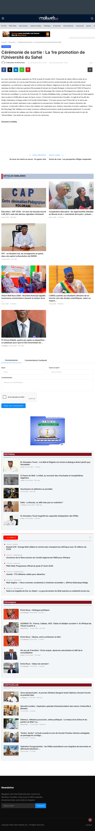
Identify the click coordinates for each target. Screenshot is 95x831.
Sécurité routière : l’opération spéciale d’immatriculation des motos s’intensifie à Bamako (55, 707)
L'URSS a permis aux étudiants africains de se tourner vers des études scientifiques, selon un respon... (70, 298)
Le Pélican (23, 505)
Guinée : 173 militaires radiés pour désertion (25, 574)
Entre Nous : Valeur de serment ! (34, 664)
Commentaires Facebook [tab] (36, 360)
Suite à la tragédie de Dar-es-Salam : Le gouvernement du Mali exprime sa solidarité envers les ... (48, 592)
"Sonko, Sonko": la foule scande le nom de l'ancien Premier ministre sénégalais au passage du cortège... (55, 734)
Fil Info (3, 26)
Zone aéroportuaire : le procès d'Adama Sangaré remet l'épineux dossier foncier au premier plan (55, 694)
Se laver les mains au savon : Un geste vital (28, 159)
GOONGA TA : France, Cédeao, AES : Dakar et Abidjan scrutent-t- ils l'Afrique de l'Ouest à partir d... (55, 624)
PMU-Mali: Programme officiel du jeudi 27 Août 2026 (29, 566)
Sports (88, 26)
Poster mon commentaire (13, 406)
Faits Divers (23, 26)
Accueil (3, 42)
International (68, 26)
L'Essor (22, 467)
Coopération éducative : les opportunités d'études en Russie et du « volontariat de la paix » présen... (71, 212)
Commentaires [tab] (11, 360)
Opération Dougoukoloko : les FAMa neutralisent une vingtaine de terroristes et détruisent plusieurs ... (55, 747)
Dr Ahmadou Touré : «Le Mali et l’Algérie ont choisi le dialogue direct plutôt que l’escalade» (55, 463)
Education (12, 42)
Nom (3, 368)
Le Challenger (24, 612)
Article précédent (39, 155)
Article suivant (55, 155)
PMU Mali (12, 26)
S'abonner (41, 806)
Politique (47, 26)
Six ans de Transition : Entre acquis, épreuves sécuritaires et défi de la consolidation (51, 651)
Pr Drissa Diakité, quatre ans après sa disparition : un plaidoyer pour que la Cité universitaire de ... (23, 341)
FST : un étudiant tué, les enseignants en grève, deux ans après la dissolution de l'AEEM (22, 254)
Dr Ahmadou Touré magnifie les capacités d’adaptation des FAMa (49, 516)
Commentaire (6, 377)
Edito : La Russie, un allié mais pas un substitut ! (41, 502)
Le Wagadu (4, 346)
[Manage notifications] (90, 820)
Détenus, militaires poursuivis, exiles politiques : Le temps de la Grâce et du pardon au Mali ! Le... (53, 720)
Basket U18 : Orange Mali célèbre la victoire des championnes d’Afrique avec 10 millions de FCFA (46, 548)
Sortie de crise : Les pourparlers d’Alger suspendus (70, 159)
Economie (57, 26)
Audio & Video (35, 26)
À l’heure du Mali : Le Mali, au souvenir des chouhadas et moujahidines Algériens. (51, 476)
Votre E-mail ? (54, 368)
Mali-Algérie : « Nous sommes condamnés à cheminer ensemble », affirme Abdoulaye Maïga (47, 582)
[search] (92, 18)
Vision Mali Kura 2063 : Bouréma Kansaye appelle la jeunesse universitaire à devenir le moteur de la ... (23, 298)
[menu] (3, 18)
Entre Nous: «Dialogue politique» (35, 610)
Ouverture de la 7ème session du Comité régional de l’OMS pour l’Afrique (38, 557)
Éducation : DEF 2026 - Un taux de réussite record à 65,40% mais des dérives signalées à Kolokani (23, 212)
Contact (89, 825)
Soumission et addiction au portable (36, 489)
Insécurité (80, 26)
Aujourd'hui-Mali (25, 628)
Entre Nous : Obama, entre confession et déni (40, 637)
